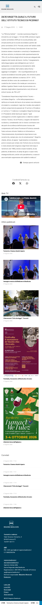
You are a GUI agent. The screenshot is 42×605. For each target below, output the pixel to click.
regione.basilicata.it (10, 560)
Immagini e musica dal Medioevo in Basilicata (17, 281)
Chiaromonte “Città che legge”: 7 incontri (15, 318)
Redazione (7, 577)
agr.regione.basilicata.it (11, 562)
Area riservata (8, 594)
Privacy (6, 592)
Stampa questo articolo (31, 163)
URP (5, 547)
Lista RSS (7, 587)
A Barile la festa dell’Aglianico (12, 442)
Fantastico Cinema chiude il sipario (14, 251)
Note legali (7, 590)
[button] (39, 6)
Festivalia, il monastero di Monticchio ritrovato (17, 379)
